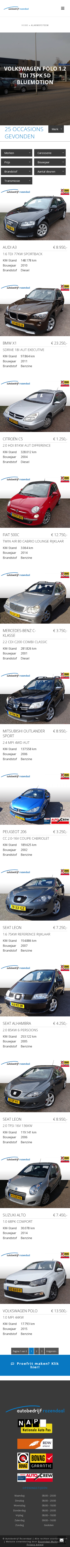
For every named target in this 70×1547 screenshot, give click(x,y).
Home (24, 25)
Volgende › (51, 1351)
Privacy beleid (35, 1544)
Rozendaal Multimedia (51, 1541)
